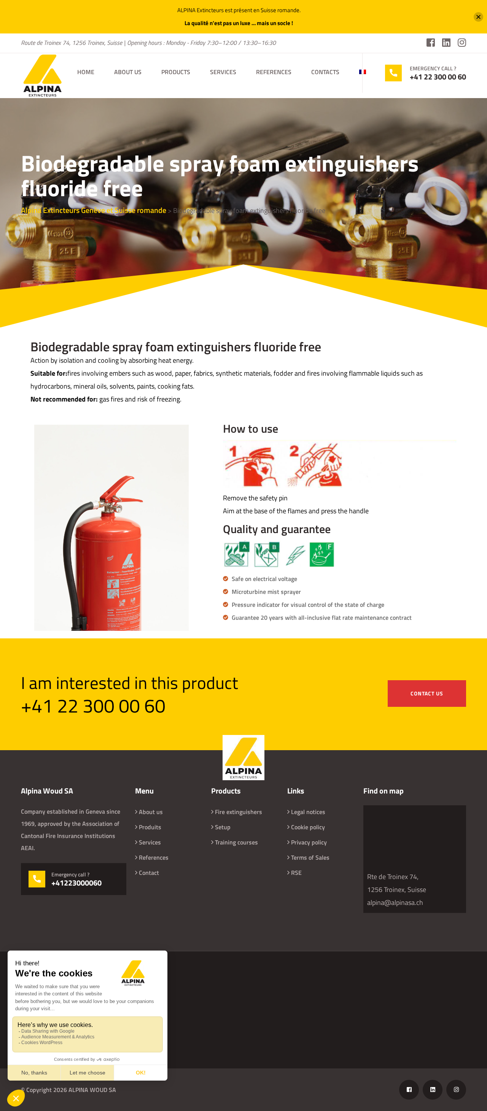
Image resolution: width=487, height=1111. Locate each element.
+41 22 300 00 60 (438, 76)
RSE (296, 872)
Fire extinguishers (238, 811)
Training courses (236, 842)
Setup (223, 827)
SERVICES (223, 71)
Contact (149, 872)
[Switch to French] (362, 72)
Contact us (427, 693)
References (154, 857)
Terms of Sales (310, 857)
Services (150, 842)
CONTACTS (325, 71)
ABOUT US (128, 71)
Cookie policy (308, 827)
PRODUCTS (175, 71)
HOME (85, 71)
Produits (150, 827)
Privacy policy (309, 842)
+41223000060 (76, 882)
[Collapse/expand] (478, 17)
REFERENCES (273, 71)
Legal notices (308, 811)
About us (151, 811)
